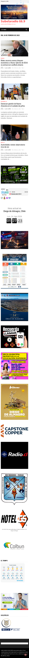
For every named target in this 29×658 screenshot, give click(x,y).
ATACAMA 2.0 (4, 101)
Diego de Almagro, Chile (14, 210)
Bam (8, 655)
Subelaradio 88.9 (13, 21)
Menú (4, 29)
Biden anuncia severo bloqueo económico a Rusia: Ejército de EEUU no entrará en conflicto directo (14, 62)
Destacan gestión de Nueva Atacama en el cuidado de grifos (13, 105)
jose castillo (8, 68)
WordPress (3, 655)
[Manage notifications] (25, 655)
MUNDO (2, 58)
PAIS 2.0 (2, 142)
